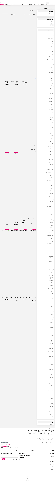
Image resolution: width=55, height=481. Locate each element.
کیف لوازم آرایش (51, 120)
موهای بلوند (51, 343)
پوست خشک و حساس (50, 235)
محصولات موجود (51, 14)
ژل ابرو (52, 46)
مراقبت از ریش (51, 411)
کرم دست (52, 199)
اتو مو (52, 293)
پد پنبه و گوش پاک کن (50, 112)
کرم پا (52, 198)
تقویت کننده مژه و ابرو (50, 38)
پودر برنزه (52, 67)
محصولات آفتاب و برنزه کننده (49, 280)
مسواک (52, 138)
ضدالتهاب (52, 248)
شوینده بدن (51, 143)
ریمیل (52, 43)
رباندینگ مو (51, 325)
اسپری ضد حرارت (50, 390)
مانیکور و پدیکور (51, 98)
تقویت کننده (51, 319)
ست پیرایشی (51, 164)
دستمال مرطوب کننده (50, 261)
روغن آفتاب (51, 285)
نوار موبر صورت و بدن (50, 169)
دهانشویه (52, 136)
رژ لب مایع (51, 83)
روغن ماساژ (51, 141)
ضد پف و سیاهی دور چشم (49, 243)
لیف (52, 178)
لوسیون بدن (51, 201)
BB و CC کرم (51, 207)
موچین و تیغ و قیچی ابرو (50, 59)
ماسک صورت (51, 222)
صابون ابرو (51, 49)
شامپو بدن (52, 149)
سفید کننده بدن (51, 193)
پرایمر (52, 36)
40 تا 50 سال (51, 228)
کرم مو (52, 404)
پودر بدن (52, 188)
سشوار (52, 298)
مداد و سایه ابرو (51, 56)
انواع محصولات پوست (50, 206)
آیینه (52, 106)
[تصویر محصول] (33, 110)
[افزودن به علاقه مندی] (30, 144)
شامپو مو (52, 401)
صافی (52, 25)
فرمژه (52, 51)
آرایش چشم (51, 33)
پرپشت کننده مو (51, 311)
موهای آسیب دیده (51, 341)
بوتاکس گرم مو (51, 309)
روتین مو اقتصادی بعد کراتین (5, 297)
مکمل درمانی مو (51, 412)
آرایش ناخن (51, 86)
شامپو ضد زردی (51, 380)
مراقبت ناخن (51, 99)
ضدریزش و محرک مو (50, 333)
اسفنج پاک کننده (51, 109)
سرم (52, 217)
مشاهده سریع (33, 144)
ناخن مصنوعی (51, 101)
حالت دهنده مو (51, 320)
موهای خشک (51, 346)
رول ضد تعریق (51, 130)
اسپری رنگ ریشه (51, 369)
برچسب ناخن (51, 88)
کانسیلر (52, 75)
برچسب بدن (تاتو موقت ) (49, 172)
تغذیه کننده (51, 317)
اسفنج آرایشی (51, 107)
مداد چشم (52, 54)
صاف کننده (51, 327)
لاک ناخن (52, 96)
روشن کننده (51, 240)
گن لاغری (52, 177)
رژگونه (52, 70)
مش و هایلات (51, 385)
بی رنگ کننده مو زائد (50, 159)
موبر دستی (51, 167)
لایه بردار (52, 249)
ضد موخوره (51, 330)
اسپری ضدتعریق (51, 125)
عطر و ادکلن (51, 154)
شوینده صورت (51, 262)
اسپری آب (52, 283)
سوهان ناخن (51, 93)
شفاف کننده (51, 241)
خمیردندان (52, 135)
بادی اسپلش (51, 128)
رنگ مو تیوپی (51, 377)
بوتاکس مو (51, 306)
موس (52, 362)
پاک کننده (52, 35)
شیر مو (52, 403)
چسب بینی (51, 272)
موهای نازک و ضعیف (50, 354)
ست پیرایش (51, 117)
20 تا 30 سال (51, 225)
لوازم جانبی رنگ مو (50, 383)
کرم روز (52, 219)
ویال (52, 338)
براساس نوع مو (51, 340)
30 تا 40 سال (51, 227)
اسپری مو (52, 393)
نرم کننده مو (51, 414)
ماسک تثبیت (51, 277)
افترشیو (52, 157)
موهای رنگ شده (51, 348)
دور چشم (52, 214)
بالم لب (52, 80)
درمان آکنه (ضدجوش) (50, 238)
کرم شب (52, 220)
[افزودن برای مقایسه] (35, 144)
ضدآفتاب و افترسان (50, 288)
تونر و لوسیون (51, 259)
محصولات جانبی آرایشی (50, 104)
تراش (52, 114)
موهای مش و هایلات (50, 351)
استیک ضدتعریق (51, 127)
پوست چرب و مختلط (50, 233)
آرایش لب (52, 78)
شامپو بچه (52, 398)
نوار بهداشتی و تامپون (50, 180)
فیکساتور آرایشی (51, 72)
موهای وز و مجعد (51, 356)
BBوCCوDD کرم (50, 62)
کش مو (52, 299)
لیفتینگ (52, 251)
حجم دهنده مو (51, 322)
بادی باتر (52, 185)
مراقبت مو (49, 8)
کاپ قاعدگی (51, 175)
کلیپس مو (52, 301)
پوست (52, 204)
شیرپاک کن (51, 264)
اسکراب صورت (51, 256)
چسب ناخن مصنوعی (50, 91)
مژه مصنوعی (51, 57)
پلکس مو (52, 314)
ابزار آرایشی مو (51, 291)
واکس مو (52, 364)
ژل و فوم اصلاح (51, 162)
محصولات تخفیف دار (50, 13)
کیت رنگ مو (51, 382)
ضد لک (52, 246)
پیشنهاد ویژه (2, 4)
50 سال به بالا (51, 230)
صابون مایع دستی (51, 151)
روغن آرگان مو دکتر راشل (23, 297)
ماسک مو (52, 409)
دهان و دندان (51, 133)
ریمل (52, 41)
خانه (53, 8)
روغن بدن (52, 191)
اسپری (52, 359)
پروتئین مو (52, 312)
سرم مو (52, 396)
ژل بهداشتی (51, 148)
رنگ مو (52, 367)
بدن (52, 122)
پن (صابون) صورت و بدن (50, 146)
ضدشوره (52, 335)
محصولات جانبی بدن (50, 170)
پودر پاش (52, 296)
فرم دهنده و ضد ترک (50, 196)
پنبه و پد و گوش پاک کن (50, 269)
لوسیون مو (51, 406)
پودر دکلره (52, 372)
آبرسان (52, 304)
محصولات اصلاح (51, 156)
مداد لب (52, 85)
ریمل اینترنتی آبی (51, 275)
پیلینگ (52, 270)
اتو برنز (52, 183)
